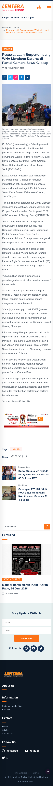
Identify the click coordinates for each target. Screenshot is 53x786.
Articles (5, 730)
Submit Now (26, 638)
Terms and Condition (22, 773)
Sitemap (36, 773)
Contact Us (7, 733)
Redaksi (6, 709)
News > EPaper (12, 579)
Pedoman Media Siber (12, 706)
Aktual (24, 17)
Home (5, 27)
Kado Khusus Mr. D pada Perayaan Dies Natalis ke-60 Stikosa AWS (33, 474)
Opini (31, 17)
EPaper (5, 17)
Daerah (15, 27)
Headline (15, 17)
